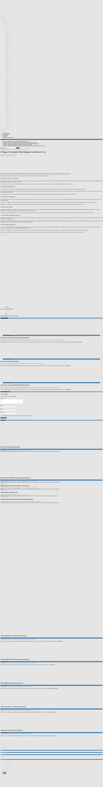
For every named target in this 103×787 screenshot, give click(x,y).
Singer (9, 114)
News (4, 16)
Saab (8, 113)
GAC (9, 58)
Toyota (9, 122)
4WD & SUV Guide (9, 18)
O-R (6, 100)
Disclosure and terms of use (8, 137)
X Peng (9, 125)
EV (3, 235)
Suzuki (9, 120)
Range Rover (10, 109)
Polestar (9, 105)
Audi (9, 33)
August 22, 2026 (3, 710)
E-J (5, 50)
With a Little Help (3, 757)
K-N (6, 79)
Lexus (9, 85)
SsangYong (10, 118)
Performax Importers (11, 102)
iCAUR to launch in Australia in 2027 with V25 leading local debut (16, 499)
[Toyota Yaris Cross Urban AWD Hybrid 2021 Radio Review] (12, 381)
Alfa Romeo (10, 30)
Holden (9, 64)
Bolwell (9, 37)
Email (1, 408)
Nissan (9, 99)
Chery (9, 42)
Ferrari (9, 53)
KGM (9, 80)
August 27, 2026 (3, 487)
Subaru (9, 119)
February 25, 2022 (3, 340)
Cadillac (9, 41)
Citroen (9, 45)
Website (1, 412)
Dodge (9, 49)
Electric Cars (5, 234)
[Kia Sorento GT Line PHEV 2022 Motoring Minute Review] (12, 334)
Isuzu (9, 73)
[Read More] (79, 342)
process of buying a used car (8, 173)
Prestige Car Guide (8, 26)
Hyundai (9, 69)
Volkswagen (10, 123)
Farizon (9, 52)
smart (9, 116)
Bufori (9, 38)
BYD (9, 40)
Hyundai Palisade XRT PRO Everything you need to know (14, 659)
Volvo (9, 124)
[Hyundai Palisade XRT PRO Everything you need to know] (12, 657)
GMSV (9, 61)
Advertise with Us (6, 134)
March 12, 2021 (3, 387)
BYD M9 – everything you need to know (10, 447)
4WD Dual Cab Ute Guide (8, 769)
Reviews (4, 15)
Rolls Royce (10, 111)
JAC (8, 74)
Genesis (9, 59)
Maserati (9, 90)
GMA (9, 60)
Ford (8, 55)
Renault (9, 110)
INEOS (9, 71)
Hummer (9, 68)
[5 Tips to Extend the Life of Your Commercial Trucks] (23, 633)
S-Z (6, 112)
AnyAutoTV (5, 131)
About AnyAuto (6, 133)
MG (8, 95)
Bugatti (9, 39)
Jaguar (9, 77)
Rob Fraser (8, 363)
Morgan (9, 98)
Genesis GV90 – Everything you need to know (11, 730)
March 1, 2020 (3, 363)
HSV (9, 67)
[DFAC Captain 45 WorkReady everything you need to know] (23, 475)
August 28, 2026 (3, 450)
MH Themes (24, 785)
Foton (9, 56)
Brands (4, 28)
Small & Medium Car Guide (8, 766)
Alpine (9, 31)
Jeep (8, 78)
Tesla (9, 121)
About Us (1, 750)
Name (1, 405)
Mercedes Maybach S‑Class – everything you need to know (14, 485)
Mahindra (9, 88)
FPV (8, 57)
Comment (2, 398)
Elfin (8, 51)
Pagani (9, 101)
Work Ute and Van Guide (10, 22)
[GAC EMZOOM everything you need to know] (12, 680)
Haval (9, 65)
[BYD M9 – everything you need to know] (23, 444)
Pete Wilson (9, 154)
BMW (9, 36)
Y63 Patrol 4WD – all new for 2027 (9, 492)
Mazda (9, 92)
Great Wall (10, 63)
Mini (8, 96)
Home (4, 14)
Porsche (9, 106)
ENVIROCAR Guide (9, 20)
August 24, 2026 (3, 686)
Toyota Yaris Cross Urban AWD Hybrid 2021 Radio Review (15, 385)
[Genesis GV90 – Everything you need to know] (12, 727)
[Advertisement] (22, 10)
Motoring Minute (6, 127)
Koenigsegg (10, 82)
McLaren (9, 93)
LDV (9, 86)
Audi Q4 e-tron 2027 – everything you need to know (13, 706)
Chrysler (9, 44)
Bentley (9, 34)
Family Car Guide (8, 23)
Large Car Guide (8, 24)
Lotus (9, 87)
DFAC (9, 47)
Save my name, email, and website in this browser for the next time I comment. (16, 415)
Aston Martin (10, 32)
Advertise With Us (3, 752)
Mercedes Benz (10, 94)
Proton (9, 107)
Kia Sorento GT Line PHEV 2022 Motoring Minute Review (15, 337)
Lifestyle (4, 129)
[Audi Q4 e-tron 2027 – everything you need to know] (12, 704)
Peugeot (9, 104)
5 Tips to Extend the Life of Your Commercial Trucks (13, 635)
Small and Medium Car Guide (11, 25)
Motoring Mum (6, 128)
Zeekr (9, 126)
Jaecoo (9, 75)
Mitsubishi (10, 97)
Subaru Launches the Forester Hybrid (9, 361)
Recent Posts (3, 420)
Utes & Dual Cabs (8, 19)
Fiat (8, 54)
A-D (6, 29)
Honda (9, 66)
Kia (8, 81)
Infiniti (9, 72)
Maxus (9, 91)
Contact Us (5, 136)
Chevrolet (9, 43)
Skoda (9, 115)
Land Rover (10, 84)
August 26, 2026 (3, 662)
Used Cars (5, 236)
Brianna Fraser (10, 340)
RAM (9, 108)
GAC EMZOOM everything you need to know (11, 683)
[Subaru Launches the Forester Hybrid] (12, 357)
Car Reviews (13, 154)
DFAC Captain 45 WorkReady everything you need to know (15, 477)
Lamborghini (10, 83)
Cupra (9, 46)
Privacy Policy (5, 135)
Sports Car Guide (8, 27)
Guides (4, 17)
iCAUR (9, 70)
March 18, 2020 (3, 154)
